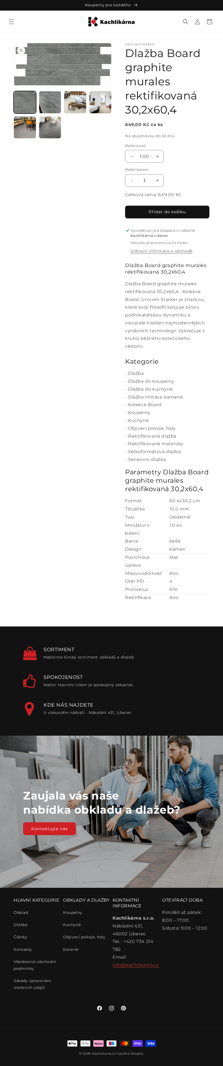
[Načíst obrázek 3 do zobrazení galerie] (75, 102)
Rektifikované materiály (156, 443)
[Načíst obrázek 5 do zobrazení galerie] (25, 127)
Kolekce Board (145, 404)
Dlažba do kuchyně (150, 389)
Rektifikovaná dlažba (152, 436)
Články (20, 937)
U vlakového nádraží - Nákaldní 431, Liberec (88, 712)
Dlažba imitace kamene (155, 397)
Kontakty (23, 949)
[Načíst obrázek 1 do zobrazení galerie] (25, 102)
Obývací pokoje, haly (152, 428)
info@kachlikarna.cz (136, 965)
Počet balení (137, 169)
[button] (11, 22)
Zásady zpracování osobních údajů (32, 984)
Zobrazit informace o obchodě (162, 251)
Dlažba (136, 373)
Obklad (21, 912)
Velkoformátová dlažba (154, 451)
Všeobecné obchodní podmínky (35, 965)
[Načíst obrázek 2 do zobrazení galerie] (50, 102)
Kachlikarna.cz (104, 1053)
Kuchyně (138, 420)
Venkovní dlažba (147, 459)
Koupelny (139, 412)
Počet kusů (135, 145)
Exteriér (71, 949)
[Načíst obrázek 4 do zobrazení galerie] (100, 102)
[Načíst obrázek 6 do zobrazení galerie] (50, 127)
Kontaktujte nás (49, 828)
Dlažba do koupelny (151, 381)
